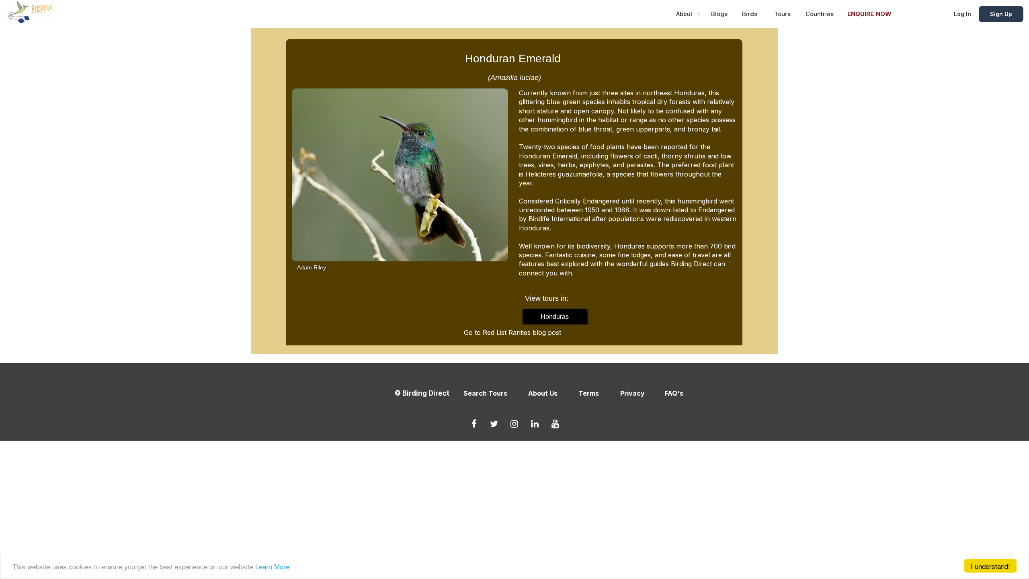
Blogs (719, 14)
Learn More (272, 566)
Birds (749, 14)
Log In (962, 13)
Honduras (555, 316)
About (684, 13)
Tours (782, 14)
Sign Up (1001, 13)
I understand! (990, 566)
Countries (820, 14)
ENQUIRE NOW (869, 14)
